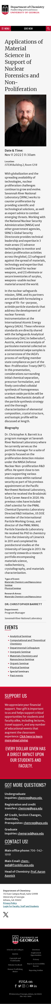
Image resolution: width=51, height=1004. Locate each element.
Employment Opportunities (36, 954)
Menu (6, 28)
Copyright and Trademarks (15, 959)
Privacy (36, 959)
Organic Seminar (19, 663)
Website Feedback (15, 965)
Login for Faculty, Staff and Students (21, 906)
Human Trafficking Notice (15, 970)
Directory (36, 950)
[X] (19, 985)
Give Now (28, 28)
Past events (16, 675)
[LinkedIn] (35, 985)
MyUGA (15, 954)
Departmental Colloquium (25, 647)
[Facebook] (15, 985)
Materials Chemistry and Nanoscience (23, 596)
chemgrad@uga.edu (31, 833)
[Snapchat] (27, 985)
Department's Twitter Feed (5, 914)
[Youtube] (31, 985)
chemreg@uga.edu (30, 798)
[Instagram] (23, 985)
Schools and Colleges (15, 950)
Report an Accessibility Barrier (36, 965)
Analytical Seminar (20, 636)
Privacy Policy (10, 903)
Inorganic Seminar (20, 651)
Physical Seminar (13, 588)
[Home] (25, 12)
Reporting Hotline (36, 970)
